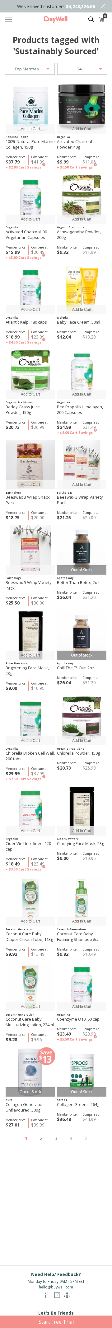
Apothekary (65, 578)
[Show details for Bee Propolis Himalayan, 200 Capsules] (81, 374)
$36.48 (64, 1119)
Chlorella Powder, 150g (78, 753)
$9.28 (11, 1039)
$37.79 (13, 162)
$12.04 (64, 337)
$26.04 (64, 597)
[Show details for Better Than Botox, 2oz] (81, 550)
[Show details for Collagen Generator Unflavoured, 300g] (30, 1072)
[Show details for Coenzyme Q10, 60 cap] (81, 986)
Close (103, 6)
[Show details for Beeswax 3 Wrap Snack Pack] (30, 464)
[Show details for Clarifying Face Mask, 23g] (81, 811)
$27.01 (13, 1125)
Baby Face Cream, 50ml (78, 322)
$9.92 (11, 954)
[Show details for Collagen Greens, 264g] (81, 1072)
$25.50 (13, 603)
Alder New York (16, 663)
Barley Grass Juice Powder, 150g (23, 409)
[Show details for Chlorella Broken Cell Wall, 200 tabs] (30, 720)
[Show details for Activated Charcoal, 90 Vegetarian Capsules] (30, 199)
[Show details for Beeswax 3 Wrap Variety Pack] (81, 464)
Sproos (62, 1100)
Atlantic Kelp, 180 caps (26, 322)
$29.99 (13, 773)
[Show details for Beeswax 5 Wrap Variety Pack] (30, 550)
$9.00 (11, 688)
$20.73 (13, 427)
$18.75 (13, 517)
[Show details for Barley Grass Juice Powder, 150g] (30, 374)
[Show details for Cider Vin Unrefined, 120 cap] (30, 811)
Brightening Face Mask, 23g (27, 670)
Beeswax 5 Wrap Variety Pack (29, 585)
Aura (9, 1100)
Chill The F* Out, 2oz (75, 668)
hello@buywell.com (56, 1287)
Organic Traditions (70, 227)
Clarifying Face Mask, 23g (80, 843)
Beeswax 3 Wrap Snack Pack (28, 499)
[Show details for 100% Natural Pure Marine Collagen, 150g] (30, 109)
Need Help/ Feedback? (56, 1274)
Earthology (13, 492)
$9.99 (62, 162)
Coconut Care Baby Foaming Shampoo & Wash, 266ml (76, 936)
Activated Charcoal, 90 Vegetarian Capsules (26, 234)
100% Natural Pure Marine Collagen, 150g (30, 144)
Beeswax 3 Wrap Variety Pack (80, 499)
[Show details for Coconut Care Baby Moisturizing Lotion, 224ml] (30, 986)
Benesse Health (17, 137)
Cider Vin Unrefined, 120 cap (28, 846)
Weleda (62, 317)
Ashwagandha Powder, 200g (79, 234)
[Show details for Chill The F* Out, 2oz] (81, 635)
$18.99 (13, 337)
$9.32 (62, 252)
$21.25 (64, 517)
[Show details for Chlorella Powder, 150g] (81, 720)
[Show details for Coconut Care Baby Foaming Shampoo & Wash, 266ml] (81, 901)
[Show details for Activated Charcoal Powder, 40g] (81, 109)
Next (86, 1138)
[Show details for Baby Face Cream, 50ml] (81, 289)
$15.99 (13, 252)
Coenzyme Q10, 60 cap (78, 1019)
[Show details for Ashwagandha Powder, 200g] (81, 199)
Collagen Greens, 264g (78, 1104)
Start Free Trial (56, 1321)
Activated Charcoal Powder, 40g (74, 144)
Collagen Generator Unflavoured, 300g (24, 1107)
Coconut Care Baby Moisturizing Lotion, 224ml (30, 1021)
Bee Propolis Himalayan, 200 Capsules (80, 409)
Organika (63, 137)
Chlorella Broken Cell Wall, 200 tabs (30, 755)
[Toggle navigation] (8, 19)
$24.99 (64, 427)
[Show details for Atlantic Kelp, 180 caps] (30, 289)
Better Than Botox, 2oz (78, 582)
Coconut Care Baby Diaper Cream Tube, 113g (29, 936)
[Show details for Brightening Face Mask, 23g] (30, 635)
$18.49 (13, 864)
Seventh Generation (20, 929)
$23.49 (64, 1034)
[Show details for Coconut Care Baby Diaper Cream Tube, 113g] (30, 901)
